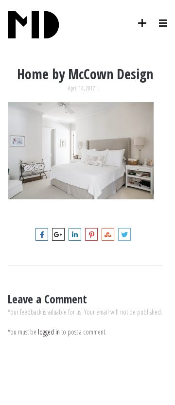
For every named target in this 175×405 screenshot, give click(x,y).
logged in (49, 331)
